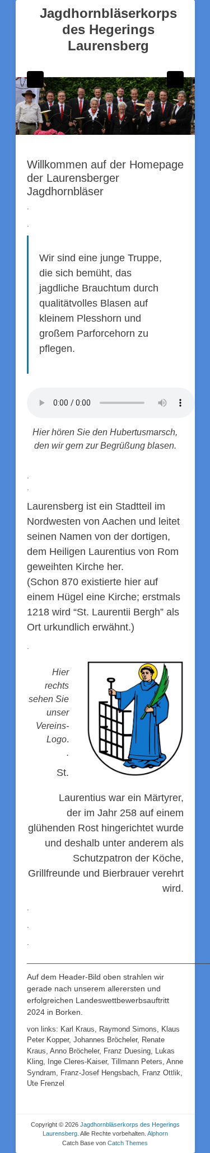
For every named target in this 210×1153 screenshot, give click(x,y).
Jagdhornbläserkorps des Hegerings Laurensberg (108, 29)
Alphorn (157, 1133)
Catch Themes (128, 1143)
